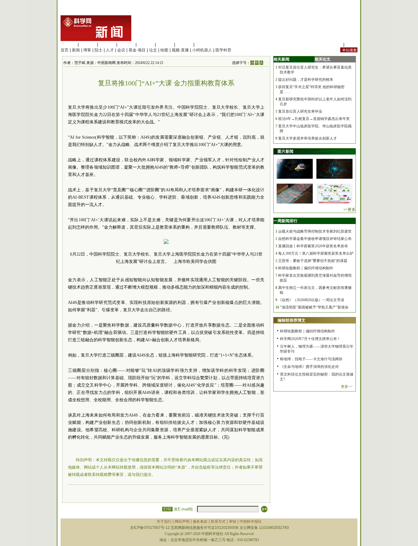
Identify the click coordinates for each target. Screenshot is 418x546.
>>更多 (349, 209)
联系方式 (218, 521)
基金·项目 (137, 50)
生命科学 (69, 44)
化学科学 (107, 44)
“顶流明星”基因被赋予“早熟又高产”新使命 (314, 307)
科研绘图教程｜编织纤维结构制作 (305, 268)
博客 (87, 50)
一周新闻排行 (285, 221)
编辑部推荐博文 (291, 320)
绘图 (164, 50)
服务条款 (200, 521)
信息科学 (146, 44)
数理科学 (184, 44)
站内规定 (334, 44)
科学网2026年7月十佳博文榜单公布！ (310, 339)
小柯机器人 (202, 50)
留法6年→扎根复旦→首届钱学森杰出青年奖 (314, 119)
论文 (153, 50)
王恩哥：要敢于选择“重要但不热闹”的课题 (312, 261)
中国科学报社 (251, 521)
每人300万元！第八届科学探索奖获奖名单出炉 (315, 253)
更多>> (347, 386)
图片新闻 (285, 151)
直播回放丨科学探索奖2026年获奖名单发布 (313, 246)
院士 (99, 50)
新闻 (76, 50)
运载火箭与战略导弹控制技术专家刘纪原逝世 (315, 231)
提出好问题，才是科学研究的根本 (305, 79)
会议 (121, 50)
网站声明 (182, 521)
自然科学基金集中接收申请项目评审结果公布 (315, 239)
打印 (167, 509)
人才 (110, 50)
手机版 (351, 44)
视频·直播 (180, 50)
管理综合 (203, 44)
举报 (232, 521)
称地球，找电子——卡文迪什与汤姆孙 (311, 359)
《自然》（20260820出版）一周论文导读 (311, 300)
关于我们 (164, 521)
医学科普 (223, 50)
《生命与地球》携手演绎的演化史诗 (309, 367)
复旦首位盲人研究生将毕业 (300, 111)
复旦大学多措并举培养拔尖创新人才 (307, 138)
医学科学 (88, 44)
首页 (65, 50)
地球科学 (165, 44)
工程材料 (126, 44)
